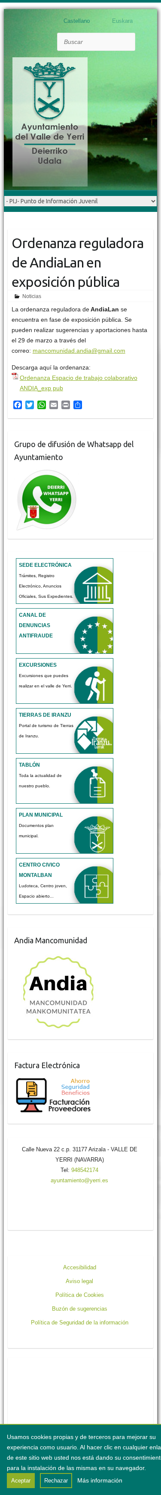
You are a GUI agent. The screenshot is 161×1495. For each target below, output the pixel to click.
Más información (99, 1480)
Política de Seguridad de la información (79, 1322)
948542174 (84, 1170)
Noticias (31, 296)
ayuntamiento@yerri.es (79, 1180)
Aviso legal (79, 1281)
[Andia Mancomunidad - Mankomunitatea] (59, 956)
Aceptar (20, 1480)
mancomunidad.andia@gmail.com (79, 350)
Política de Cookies (79, 1295)
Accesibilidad (79, 1267)
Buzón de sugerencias (79, 1308)
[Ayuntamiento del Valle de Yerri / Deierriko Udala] (50, 123)
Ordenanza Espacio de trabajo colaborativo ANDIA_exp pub (78, 383)
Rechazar (56, 1480)
